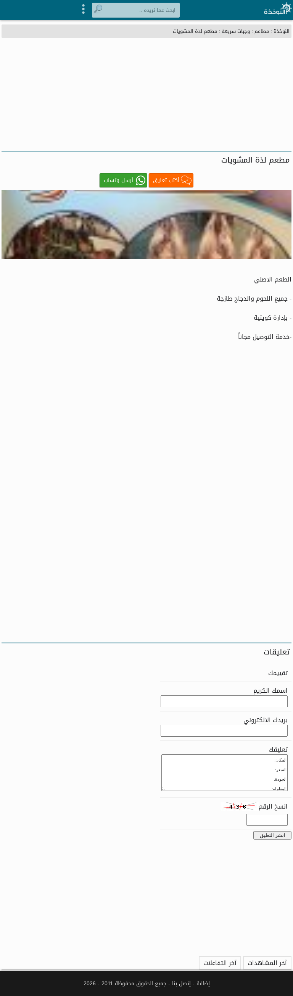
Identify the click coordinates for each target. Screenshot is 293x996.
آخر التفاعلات (220, 963)
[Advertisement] (146, 93)
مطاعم (261, 31)
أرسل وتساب (118, 180)
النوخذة (282, 31)
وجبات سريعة (236, 31)
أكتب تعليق (166, 180)
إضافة (203, 983)
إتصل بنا (181, 983)
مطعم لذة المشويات (195, 31)
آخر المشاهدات (267, 963)
